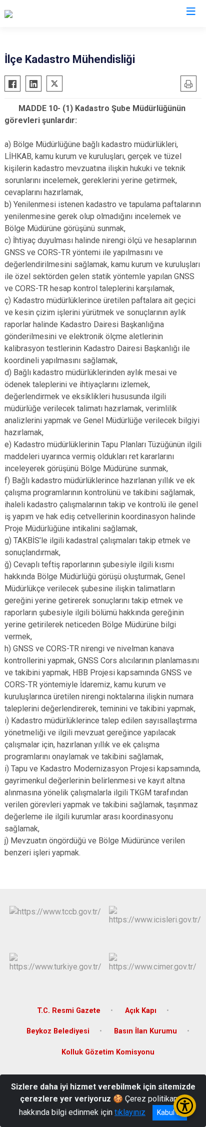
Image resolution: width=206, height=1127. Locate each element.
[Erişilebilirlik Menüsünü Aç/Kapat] (185, 1105)
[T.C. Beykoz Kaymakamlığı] (49, 14)
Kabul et (169, 1112)
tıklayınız (130, 1112)
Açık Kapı (140, 1010)
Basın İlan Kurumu (145, 1031)
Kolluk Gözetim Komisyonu (108, 1052)
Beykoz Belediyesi (58, 1031)
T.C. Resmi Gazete (68, 1010)
